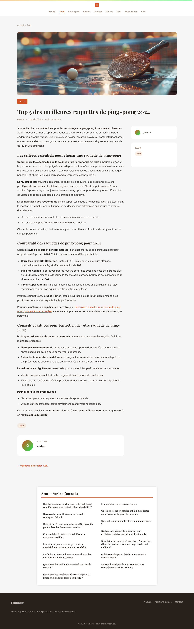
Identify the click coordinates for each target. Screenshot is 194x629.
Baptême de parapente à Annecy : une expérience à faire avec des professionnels (123, 532)
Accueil (52, 11)
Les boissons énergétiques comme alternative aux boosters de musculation (67, 556)
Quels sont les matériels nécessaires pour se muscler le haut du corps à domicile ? (66, 576)
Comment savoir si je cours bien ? (119, 503)
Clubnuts (17, 603)
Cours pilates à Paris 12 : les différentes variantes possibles (64, 536)
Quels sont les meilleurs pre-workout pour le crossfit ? (67, 566)
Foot (119, 11)
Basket (86, 11)
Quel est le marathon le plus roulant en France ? (126, 522)
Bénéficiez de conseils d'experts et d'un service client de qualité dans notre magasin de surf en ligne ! (126, 544)
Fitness (109, 11)
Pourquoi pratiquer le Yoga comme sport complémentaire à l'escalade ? (122, 566)
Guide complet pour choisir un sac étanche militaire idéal (123, 556)
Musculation (131, 11)
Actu (62, 11)
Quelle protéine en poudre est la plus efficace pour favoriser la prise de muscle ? (125, 512)
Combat (98, 11)
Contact (179, 602)
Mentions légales (163, 602)
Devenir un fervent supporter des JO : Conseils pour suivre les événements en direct (68, 526)
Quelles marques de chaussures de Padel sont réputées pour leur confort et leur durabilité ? (67, 505)
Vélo (143, 11)
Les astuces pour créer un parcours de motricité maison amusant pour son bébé (65, 546)
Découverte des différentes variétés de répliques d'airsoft (63, 515)
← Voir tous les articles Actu (32, 465)
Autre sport (74, 11)
